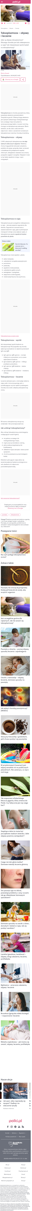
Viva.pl (23, 1174)
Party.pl (23, 1165)
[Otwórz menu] (2, 2)
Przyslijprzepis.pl (23, 1171)
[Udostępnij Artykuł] (23, 79)
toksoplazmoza (15, 515)
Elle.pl (7, 1165)
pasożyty (4, 515)
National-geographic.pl (7, 1181)
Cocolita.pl (7, 1171)
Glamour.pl (7, 1168)
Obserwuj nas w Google (11, 79)
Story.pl (23, 1181)
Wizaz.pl (23, 1177)
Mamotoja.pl (7, 1174)
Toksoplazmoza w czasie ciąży (10, 336)
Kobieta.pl (23, 1168)
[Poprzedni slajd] (1, 1091)
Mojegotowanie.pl (7, 1177)
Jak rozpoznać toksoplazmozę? (10, 498)
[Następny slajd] (29, 1091)
